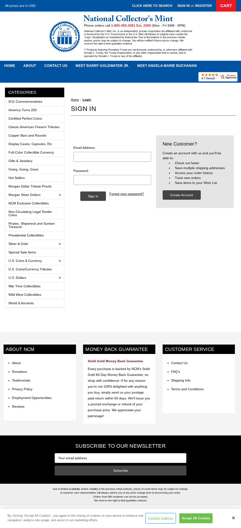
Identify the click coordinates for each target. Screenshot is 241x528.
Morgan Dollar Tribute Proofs (30, 186)
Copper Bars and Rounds (27, 135)
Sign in (183, 6)
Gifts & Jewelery (20, 161)
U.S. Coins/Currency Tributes (30, 269)
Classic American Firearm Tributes (34, 127)
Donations (19, 372)
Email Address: (84, 148)
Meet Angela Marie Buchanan (167, 66)
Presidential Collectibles (26, 235)
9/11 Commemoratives (25, 101)
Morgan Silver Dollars (24, 195)
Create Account (181, 195)
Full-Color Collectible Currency (31, 152)
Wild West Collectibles (24, 294)
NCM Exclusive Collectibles (28, 203)
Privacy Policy (22, 389)
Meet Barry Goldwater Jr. (102, 66)
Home (9, 66)
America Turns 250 (22, 110)
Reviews (18, 406)
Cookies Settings (160, 518)
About (29, 66)
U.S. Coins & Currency (25, 261)
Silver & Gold (18, 244)
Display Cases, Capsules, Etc (30, 144)
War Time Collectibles (24, 286)
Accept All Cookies (196, 518)
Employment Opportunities (32, 398)
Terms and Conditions (187, 389)
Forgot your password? (126, 194)
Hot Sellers (16, 178)
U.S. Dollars (17, 278)
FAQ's (175, 372)
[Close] (233, 518)
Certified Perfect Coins (25, 118)
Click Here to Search (152, 6)
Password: (81, 171)
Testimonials (21, 380)
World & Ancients (21, 303)
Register (203, 6)
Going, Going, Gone (23, 169)
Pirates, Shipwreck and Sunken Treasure (31, 225)
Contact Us (55, 66)
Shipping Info (181, 380)
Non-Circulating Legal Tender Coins (30, 213)
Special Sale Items (22, 252)
